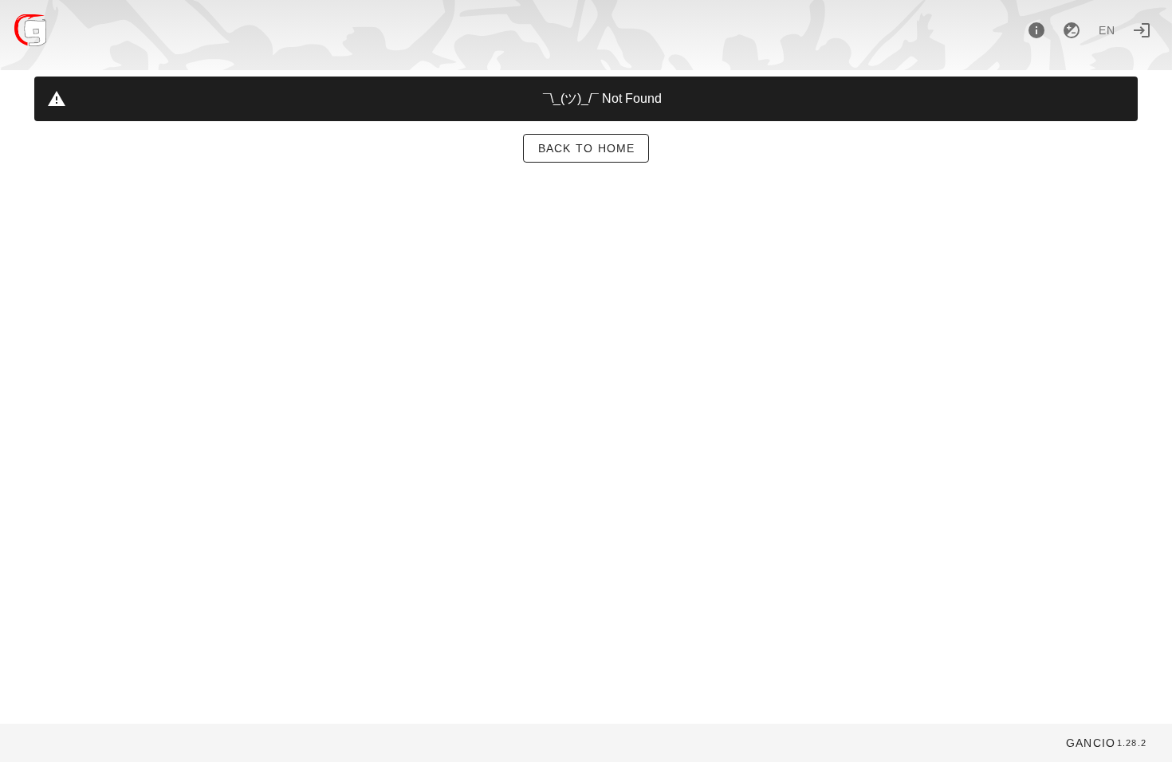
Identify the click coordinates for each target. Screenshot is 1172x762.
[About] (1036, 30)
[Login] (1141, 30)
